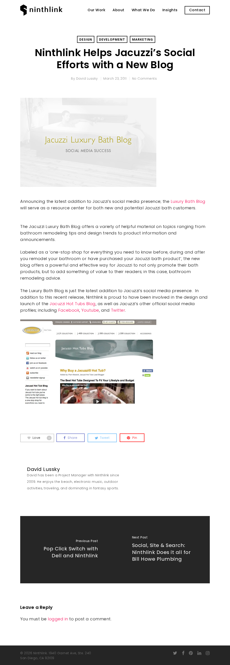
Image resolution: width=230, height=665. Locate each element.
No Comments (144, 78)
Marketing (142, 39)
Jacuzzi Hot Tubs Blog (73, 303)
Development (112, 39)
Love (41, 437)
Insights (170, 10)
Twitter (118, 310)
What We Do (143, 10)
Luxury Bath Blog (188, 201)
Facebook (68, 310)
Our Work (96, 10)
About (118, 10)
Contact (197, 10)
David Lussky (87, 78)
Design (85, 39)
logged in (58, 619)
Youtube (90, 310)
